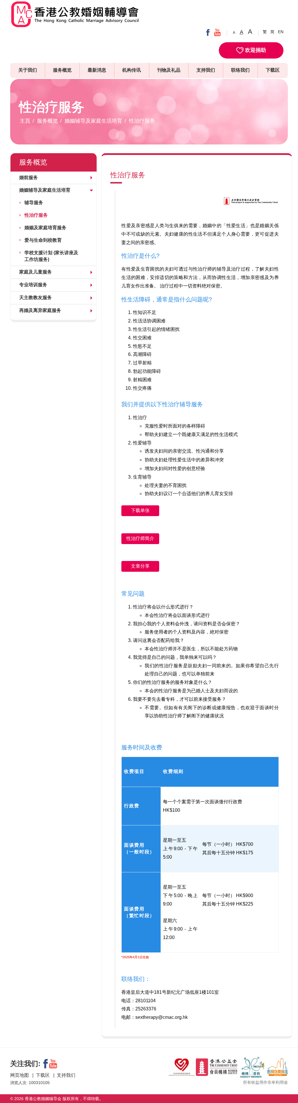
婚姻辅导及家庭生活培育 (93, 121)
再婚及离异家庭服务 (40, 310)
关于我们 (27, 70)
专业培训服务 (33, 284)
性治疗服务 (142, 121)
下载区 (273, 70)
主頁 (25, 121)
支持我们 (205, 70)
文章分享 (140, 566)
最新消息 (97, 70)
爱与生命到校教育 (43, 240)
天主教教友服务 (35, 297)
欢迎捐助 (255, 50)
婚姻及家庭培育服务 (45, 227)
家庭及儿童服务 (35, 271)
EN (280, 31)
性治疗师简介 (140, 538)
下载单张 (140, 510)
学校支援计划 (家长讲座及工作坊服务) (51, 256)
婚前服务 (28, 177)
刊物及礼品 (168, 70)
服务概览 (62, 70)
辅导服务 (33, 202)
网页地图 (20, 1075)
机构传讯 (131, 70)
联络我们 (240, 70)
